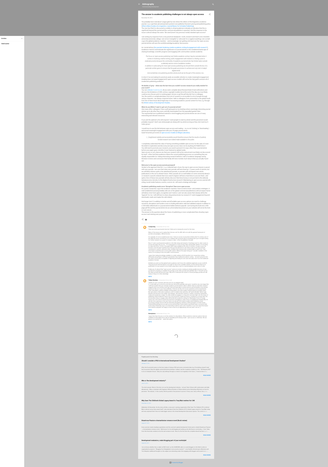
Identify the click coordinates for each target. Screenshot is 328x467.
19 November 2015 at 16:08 (165, 280)
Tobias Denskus (153, 280)
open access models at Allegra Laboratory (175, 133)
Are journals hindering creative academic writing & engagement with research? (180, 47)
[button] (210, 14)
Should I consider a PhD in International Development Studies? (164, 361)
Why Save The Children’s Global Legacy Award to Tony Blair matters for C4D (168, 400)
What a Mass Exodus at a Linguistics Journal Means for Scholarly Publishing (167, 26)
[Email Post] (146, 220)
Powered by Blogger (177, 462)
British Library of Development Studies (157, 103)
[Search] (213, 4)
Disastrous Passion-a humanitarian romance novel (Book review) (164, 420)
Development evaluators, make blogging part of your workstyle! (164, 440)
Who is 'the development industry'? (154, 381)
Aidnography (148, 4)
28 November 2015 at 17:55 (162, 313)
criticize (154, 90)
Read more (207, 375)
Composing (151, 226)
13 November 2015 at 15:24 (162, 226)
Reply (150, 276)
